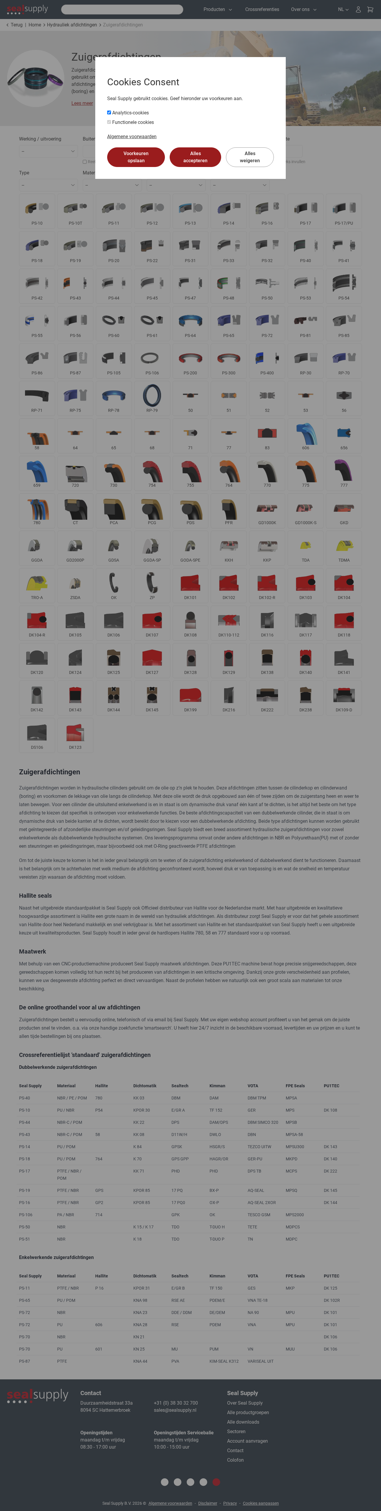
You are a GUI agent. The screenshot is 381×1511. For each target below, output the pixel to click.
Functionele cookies (132, 122)
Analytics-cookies (130, 113)
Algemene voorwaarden (132, 136)
